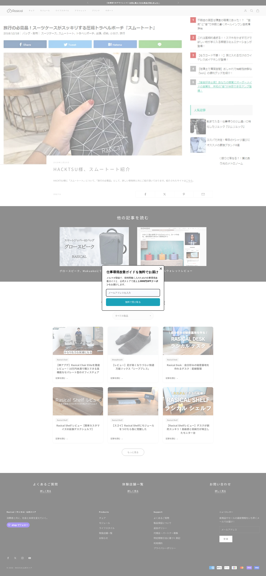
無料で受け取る (133, 302)
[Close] (161, 268)
